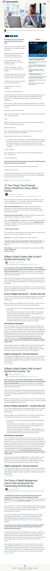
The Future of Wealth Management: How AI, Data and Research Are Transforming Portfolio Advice (25, 490)
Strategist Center (11, 262)
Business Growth (11, 194)
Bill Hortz (17, 489)
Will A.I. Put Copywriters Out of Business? (20, 180)
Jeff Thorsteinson (18, 194)
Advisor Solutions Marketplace (13, 30)
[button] (7, 36)
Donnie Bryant (22, 30)
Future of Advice (11, 489)
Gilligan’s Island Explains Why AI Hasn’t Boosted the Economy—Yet (19, 264)
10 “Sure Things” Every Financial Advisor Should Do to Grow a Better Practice (21, 196)
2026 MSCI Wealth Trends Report (28, 519)
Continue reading (9, 251)
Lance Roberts (19, 564)
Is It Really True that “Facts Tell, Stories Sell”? (35, 30)
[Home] (10, 1)
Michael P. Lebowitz (20, 262)
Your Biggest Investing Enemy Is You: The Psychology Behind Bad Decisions (21, 566)
